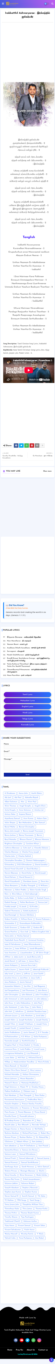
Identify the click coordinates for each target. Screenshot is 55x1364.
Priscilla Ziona (10, 1116)
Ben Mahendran (25, 823)
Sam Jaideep (37, 1142)
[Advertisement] (27, 53)
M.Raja (7, 1062)
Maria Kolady (43, 1062)
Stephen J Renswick (30, 1188)
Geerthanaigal (10, 915)
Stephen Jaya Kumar (13, 1192)
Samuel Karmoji (11, 1162)
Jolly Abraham (27, 1016)
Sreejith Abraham (12, 1188)
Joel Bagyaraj (39, 986)
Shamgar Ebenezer (27, 1171)
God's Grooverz (11, 928)
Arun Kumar (28, 818)
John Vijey (24, 1007)
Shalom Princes (11, 1171)
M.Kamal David (35, 1058)
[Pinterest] (32, 445)
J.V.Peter (8, 957)
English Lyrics (27, 707)
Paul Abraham (10, 1095)
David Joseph (40, 873)
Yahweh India (10, 1238)
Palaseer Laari (29, 1091)
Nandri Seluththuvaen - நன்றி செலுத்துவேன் (23, 655)
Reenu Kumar (25, 1129)
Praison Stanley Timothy (32, 1104)
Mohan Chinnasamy (31, 1074)
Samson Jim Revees (30, 1150)
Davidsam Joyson (30, 881)
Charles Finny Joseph (30, 852)
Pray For (19, 1350)
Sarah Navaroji (28, 1167)
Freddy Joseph (10, 907)
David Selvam (10, 877)
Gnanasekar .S (10, 923)
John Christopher (11, 995)
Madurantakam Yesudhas (24, 1062)
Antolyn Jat (39, 810)
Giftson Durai (26, 919)
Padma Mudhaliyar (12, 1091)
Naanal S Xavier (11, 1083)
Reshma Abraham (12, 1133)
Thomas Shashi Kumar (30, 1213)
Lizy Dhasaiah (32, 1053)
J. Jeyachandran (26, 953)
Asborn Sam (42, 818)
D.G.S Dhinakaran (24, 865)
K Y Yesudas (43, 1032)
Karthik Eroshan (28, 1041)
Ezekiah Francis (43, 898)
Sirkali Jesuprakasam (31, 1179)
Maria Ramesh (10, 1066)
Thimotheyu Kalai (12, 1209)
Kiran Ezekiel (24, 1045)
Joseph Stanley (42, 1020)
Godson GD (25, 928)
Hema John (9, 936)
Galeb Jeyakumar (30, 911)
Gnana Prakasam (43, 919)
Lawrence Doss (11, 1049)
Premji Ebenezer (24, 1112)
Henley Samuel (23, 936)
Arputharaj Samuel (12, 818)
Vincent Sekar (39, 1225)
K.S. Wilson (25, 1037)
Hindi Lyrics (27, 713)
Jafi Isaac (22, 961)
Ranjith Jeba (10, 1125)
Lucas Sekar (9, 1058)
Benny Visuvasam (26, 835)
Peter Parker (40, 1095)
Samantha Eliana (12, 1150)
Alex (22, 802)
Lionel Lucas (39, 1049)
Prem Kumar (10, 1112)
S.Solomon (9, 1142)
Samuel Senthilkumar (29, 1162)
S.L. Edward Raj (42, 1137)
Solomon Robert (27, 1183)
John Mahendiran (23, 1003)
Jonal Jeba (40, 1016)
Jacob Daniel (10, 961)
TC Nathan (9, 1200)
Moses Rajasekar (27, 1079)
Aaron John (23, 793)
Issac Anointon (10, 953)
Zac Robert (39, 1238)
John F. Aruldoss (41, 995)
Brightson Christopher (13, 844)
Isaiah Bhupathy (36, 949)
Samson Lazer (10, 1154)
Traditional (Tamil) (12, 1221)
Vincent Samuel (24, 1225)
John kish (8, 1011)
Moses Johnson (11, 1079)
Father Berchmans (27, 902)
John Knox (9, 1003)
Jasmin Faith (24, 969)
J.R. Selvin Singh (42, 953)
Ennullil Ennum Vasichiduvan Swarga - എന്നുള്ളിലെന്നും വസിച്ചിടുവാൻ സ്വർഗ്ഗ (28, 659)
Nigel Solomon (11, 1087)
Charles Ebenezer (12, 852)
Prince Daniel (40, 1112)
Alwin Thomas (10, 806)
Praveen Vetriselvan (41, 1108)
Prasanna (25, 1108)
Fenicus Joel (42, 902)
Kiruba (36, 1045)
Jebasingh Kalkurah (41, 969)
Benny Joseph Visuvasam (33, 831)
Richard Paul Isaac (30, 1133)
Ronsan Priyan (10, 1137)
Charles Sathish (24, 856)
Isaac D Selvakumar (13, 944)
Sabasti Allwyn (22, 1142)
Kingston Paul (10, 1045)
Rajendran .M (28, 1121)
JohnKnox (19, 1011)
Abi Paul (17, 797)
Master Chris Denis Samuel (16, 1070)
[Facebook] (16, 445)
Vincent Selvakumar (13, 1230)
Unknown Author (30, 1221)
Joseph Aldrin (10, 1020)
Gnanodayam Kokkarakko (30, 923)
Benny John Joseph (12, 831)
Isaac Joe (8, 949)
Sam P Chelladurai (27, 1146)
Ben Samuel (40, 823)
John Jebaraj (42, 999)
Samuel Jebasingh (26, 1158)
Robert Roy (45, 1133)
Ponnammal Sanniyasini (14, 1100)
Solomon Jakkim (11, 1183)
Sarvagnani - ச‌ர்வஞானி (15, 651)
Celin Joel (27, 848)
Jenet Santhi (38, 974)
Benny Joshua (10, 835)
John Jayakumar (26, 999)
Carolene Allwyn (32, 844)
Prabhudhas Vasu (35, 1100)
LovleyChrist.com (24, 1354)
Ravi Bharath (23, 1125)
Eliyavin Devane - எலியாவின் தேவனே (24, 637)
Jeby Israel (9, 974)
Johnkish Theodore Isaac (36, 1011)
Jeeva (18, 974)
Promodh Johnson (27, 1116)
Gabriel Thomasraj (12, 911)
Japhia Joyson (10, 969)
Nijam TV (24, 1087)
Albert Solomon (11, 802)
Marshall (23, 1066)
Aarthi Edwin (36, 793)
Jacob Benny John (34, 957)
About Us (31, 1350)
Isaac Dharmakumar (32, 944)
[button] (52, 3)
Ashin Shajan (10, 823)
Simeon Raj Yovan (12, 1179)
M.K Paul (21, 1058)
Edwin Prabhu (20, 890)
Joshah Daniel (25, 1028)
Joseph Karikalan (26, 1020)
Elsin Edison (17, 894)
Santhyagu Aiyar (11, 1167)
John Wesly (36, 1007)
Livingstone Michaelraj (14, 1053)
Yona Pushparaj (25, 1238)
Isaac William (20, 949)
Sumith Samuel (28, 1196)
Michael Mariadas (12, 1074)
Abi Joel (8, 797)
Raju (39, 1121)
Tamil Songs (35, 1200)
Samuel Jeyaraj (43, 1158)
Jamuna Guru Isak (28, 965)
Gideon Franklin (11, 919)
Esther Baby (9, 898)
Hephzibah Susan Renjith (15, 940)
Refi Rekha (39, 1129)
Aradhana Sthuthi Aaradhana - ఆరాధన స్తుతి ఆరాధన (26, 648)
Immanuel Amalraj (35, 940)
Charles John (10, 856)
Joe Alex (27, 986)
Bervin (39, 835)
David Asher (27, 873)
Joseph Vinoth (10, 1028)
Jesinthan (24, 978)
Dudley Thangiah (28, 886)
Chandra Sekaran (41, 848)
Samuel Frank (10, 1158)
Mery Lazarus (35, 1070)
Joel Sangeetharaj (12, 990)
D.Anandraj (9, 865)
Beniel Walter (10, 827)
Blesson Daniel (26, 839)
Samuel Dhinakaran (27, 1154)
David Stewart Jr (25, 877)
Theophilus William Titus (33, 1204)
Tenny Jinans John (12, 1204)
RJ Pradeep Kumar (12, 1121)
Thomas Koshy (41, 1209)
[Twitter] (21, 445)
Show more (47, 471)
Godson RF (37, 928)
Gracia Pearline (11, 932)
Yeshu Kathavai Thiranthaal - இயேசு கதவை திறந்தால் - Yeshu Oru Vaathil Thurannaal (27, 665)
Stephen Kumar (31, 1192)
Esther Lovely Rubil (26, 898)
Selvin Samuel (43, 1167)
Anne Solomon (25, 810)
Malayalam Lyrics (27, 701)
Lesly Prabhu (25, 1049)
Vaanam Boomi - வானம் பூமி (17, 644)
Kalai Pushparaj (40, 1037)
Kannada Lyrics (27, 725)
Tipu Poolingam (27, 1217)
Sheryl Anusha (10, 1175)
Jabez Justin (19, 957)
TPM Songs (21, 1200)
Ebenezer (8, 890)
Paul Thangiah (25, 1095)
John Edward (27, 995)
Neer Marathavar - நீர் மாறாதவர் (19, 641)
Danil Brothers (32, 869)
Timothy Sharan (11, 1217)
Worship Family (27, 1234)
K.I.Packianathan (11, 1037)
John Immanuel (11, 999)
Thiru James (27, 1209)
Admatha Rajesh (31, 797)
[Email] (37, 445)
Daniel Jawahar (41, 865)
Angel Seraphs (25, 806)
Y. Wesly (40, 1234)
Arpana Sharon (25, 814)
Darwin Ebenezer (11, 873)
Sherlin (42, 1171)
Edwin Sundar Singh (38, 890)
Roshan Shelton (26, 1137)
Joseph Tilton (10, 1024)
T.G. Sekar (41, 1196)
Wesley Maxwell (11, 1234)
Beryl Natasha (10, 839)
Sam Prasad (43, 1146)
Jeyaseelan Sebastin (13, 986)
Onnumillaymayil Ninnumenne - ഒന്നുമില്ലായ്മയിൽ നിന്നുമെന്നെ (27, 671)
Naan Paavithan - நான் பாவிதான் (19, 675)
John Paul (38, 1003)
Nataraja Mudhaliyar (30, 1083)
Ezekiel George (11, 902)
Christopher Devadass (13, 860)
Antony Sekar (10, 814)
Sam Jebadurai (10, 1146)
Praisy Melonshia (11, 1108)
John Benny (42, 990)
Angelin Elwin (40, 806)
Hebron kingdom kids (40, 932)
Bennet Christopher (27, 827)
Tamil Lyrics (27, 694)
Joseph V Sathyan (26, 1024)
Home (9, 1350)
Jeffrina (27, 974)
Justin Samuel (29, 1032)
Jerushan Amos (11, 978)
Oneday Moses (38, 1087)
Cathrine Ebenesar (12, 848)
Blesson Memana (42, 839)
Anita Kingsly (10, 810)
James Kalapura (11, 965)
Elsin (7, 894)
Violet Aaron (29, 1230)
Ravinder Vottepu (39, 1125)
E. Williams (43, 886)
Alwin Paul (32, 802)
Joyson (37, 1028)
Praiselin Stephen (12, 1104)
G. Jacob (22, 907)
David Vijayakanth (12, 881)
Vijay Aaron (9, 1225)
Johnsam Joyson (11, 1016)
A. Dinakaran (10, 793)
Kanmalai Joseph (11, 1041)
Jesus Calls (35, 978)
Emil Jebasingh (31, 894)
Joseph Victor (41, 1024)
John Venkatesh (11, 1007)
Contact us (43, 1350)
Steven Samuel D (11, 1196)
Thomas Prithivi (11, 1213)
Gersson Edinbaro (27, 915)
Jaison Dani (34, 961)
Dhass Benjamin (11, 886)
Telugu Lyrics (27, 719)
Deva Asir (45, 881)
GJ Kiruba (34, 907)
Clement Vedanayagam (35, 860)
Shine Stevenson (26, 1175)
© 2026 (34, 1354)
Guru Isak (24, 932)
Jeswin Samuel (25, 982)
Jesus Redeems (10, 982)
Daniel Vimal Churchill (14, 869)
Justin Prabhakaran (12, 1032)
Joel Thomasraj (28, 990)
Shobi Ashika (41, 1175)
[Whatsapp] (26, 445)
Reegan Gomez (11, 1129)
